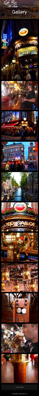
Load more (19, 387)
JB (26, 393)
